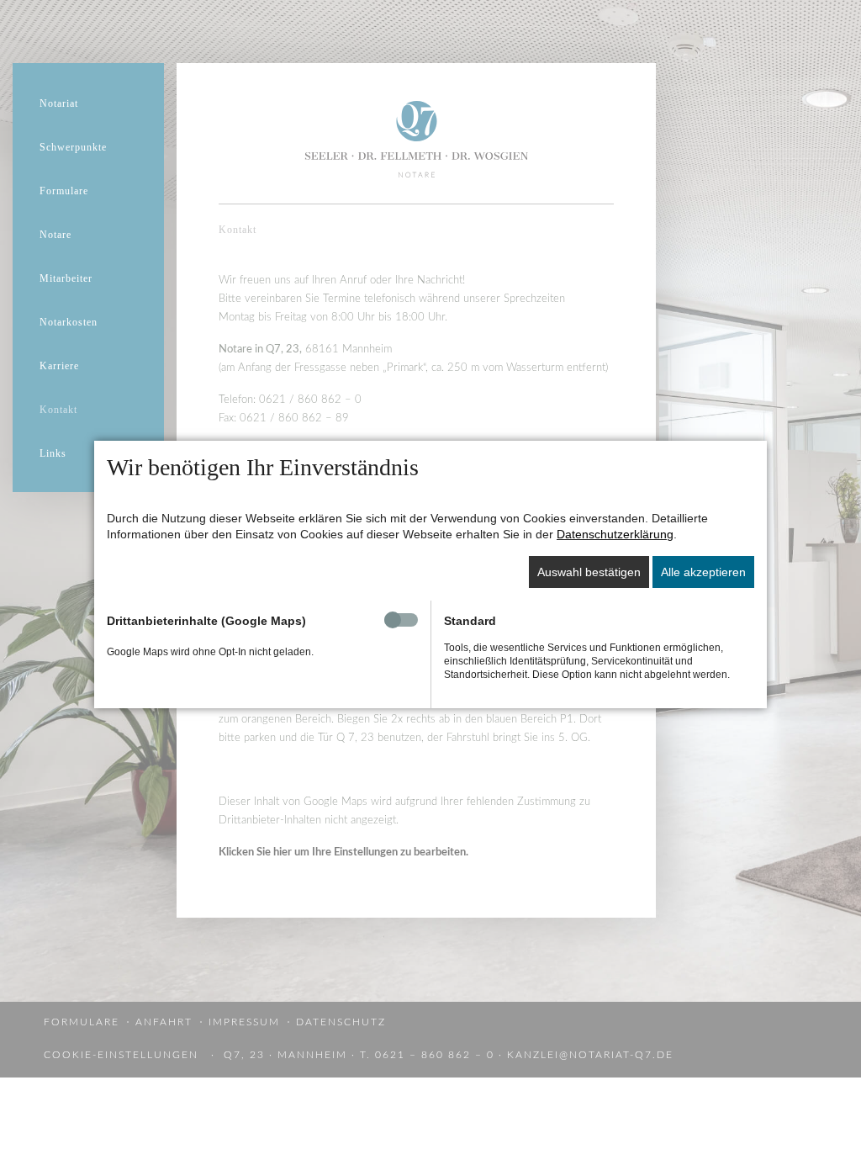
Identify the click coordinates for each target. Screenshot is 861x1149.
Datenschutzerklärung (615, 534)
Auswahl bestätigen (589, 572)
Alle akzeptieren (703, 572)
